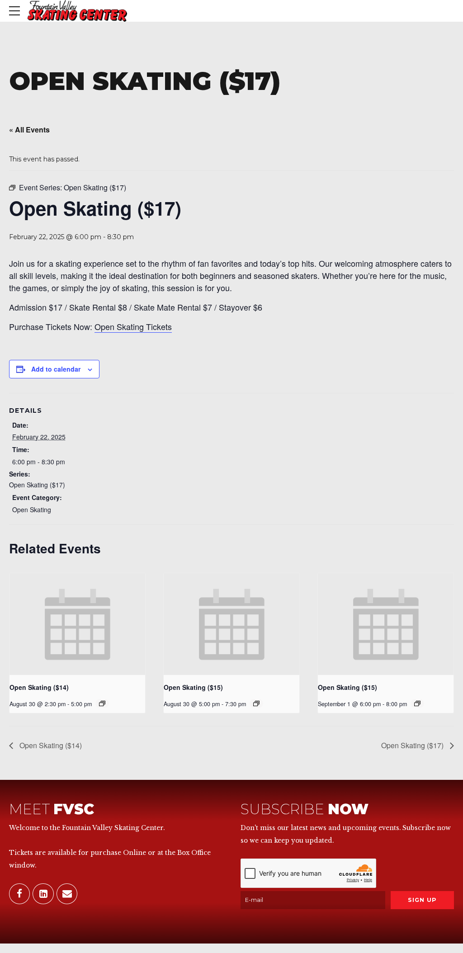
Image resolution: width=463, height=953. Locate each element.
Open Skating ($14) (39, 687)
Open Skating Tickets (133, 326)
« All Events (29, 129)
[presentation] (77, 624)
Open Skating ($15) (193, 687)
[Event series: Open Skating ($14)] (102, 703)
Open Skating (31, 509)
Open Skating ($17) (37, 484)
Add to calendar (55, 368)
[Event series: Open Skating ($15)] (256, 703)
